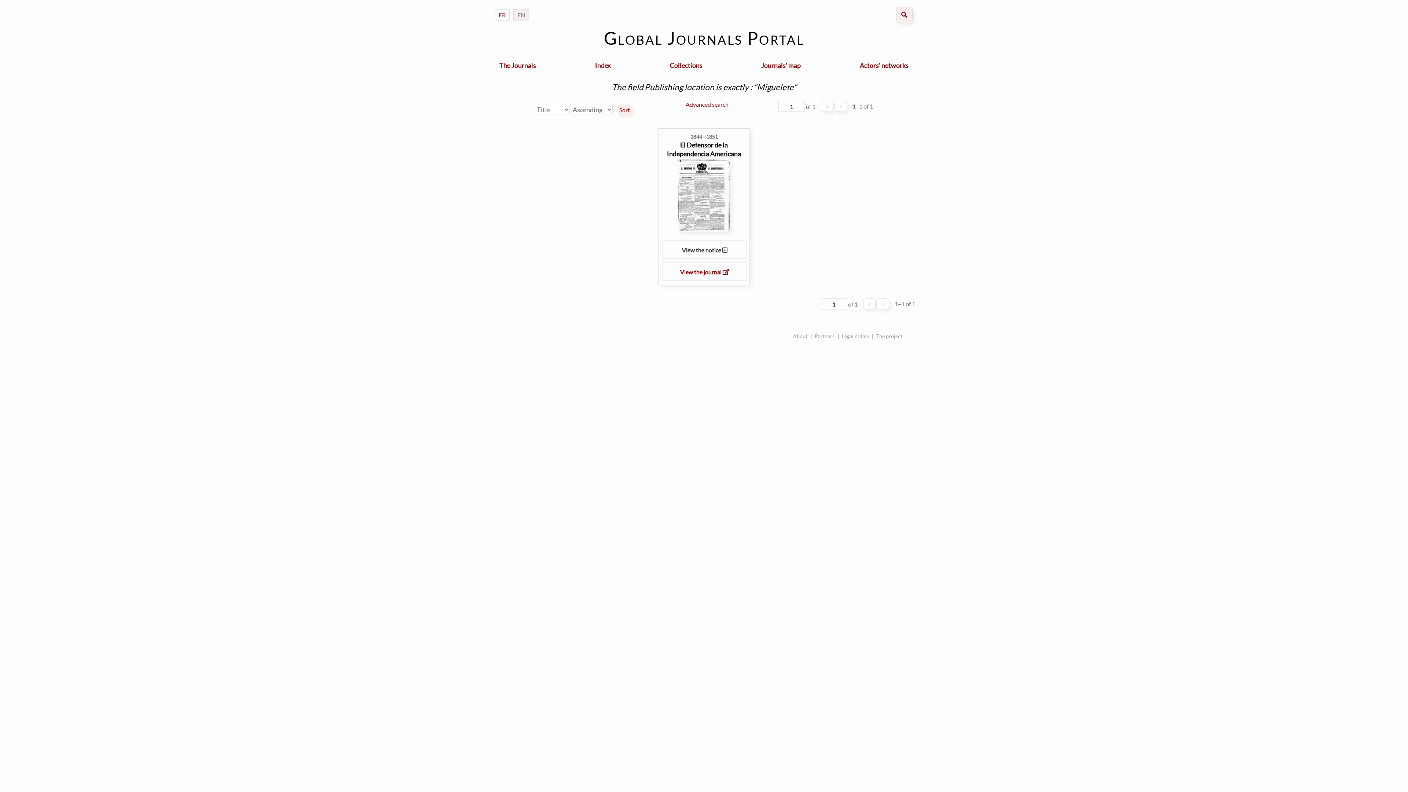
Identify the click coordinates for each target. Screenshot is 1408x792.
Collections (686, 65)
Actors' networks (884, 65)
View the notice (702, 249)
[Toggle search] (904, 15)
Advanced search (707, 104)
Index (603, 65)
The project (889, 336)
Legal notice (855, 336)
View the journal (701, 271)
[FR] (502, 7)
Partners (825, 336)
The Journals (517, 65)
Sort (624, 110)
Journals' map (781, 65)
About (800, 336)
